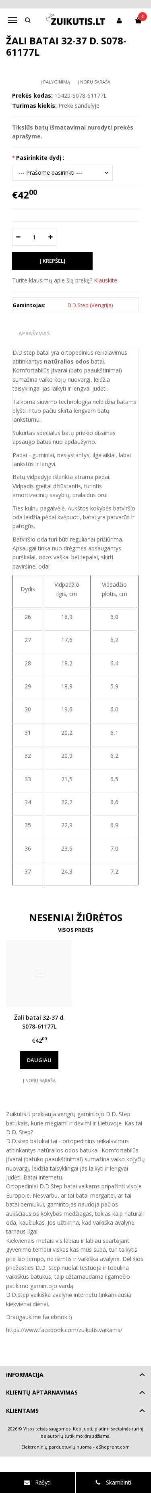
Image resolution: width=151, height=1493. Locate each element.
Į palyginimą (55, 82)
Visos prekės (75, 929)
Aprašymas (34, 333)
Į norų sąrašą (94, 82)
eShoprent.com (113, 1447)
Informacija (24, 1374)
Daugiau (39, 1060)
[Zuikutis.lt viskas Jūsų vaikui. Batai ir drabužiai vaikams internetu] (75, 20)
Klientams (22, 1410)
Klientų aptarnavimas (42, 1392)
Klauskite (105, 280)
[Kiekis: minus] (18, 237)
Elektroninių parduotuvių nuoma (56, 1447)
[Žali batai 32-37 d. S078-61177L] (39, 973)
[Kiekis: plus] (50, 237)
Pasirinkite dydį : (40, 157)
